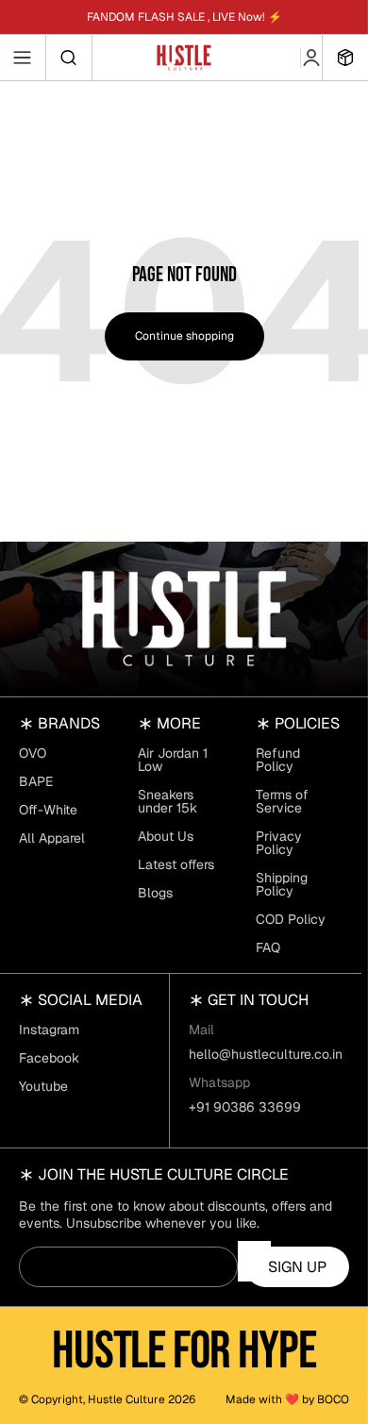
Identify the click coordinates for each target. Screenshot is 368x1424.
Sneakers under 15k (167, 801)
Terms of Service (282, 801)
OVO (32, 753)
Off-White (48, 809)
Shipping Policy (282, 884)
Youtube (43, 1086)
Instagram (49, 1029)
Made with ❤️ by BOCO (287, 1399)
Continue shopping (184, 335)
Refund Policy (278, 759)
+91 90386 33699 (245, 1106)
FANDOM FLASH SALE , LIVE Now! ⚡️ (184, 17)
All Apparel (52, 838)
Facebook (49, 1057)
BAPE (36, 781)
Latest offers (176, 864)
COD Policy (291, 919)
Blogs (155, 892)
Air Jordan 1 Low (173, 759)
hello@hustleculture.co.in (266, 1054)
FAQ (268, 947)
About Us (165, 836)
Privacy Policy (279, 842)
